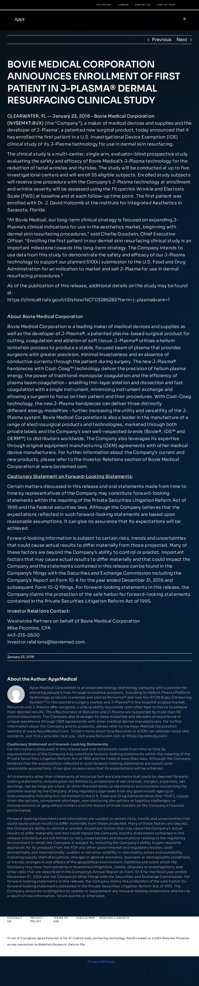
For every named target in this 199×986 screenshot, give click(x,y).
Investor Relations (103, 459)
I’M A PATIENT (104, 5)
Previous (162, 39)
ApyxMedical (62, 679)
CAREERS (123, 5)
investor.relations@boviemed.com (46, 642)
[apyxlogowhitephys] (21, 18)
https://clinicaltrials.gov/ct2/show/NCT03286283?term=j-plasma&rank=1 (88, 300)
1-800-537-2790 (165, 5)
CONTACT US (142, 5)
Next (181, 39)
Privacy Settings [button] (101, 962)
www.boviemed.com (64, 466)
